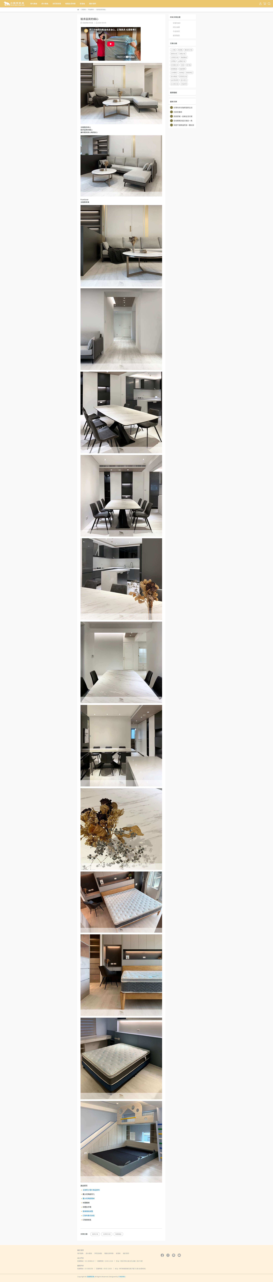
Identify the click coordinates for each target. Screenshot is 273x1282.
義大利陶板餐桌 (89, 1198)
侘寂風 (180, 50)
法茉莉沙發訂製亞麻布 (91, 1190)
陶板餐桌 (118, 1234)
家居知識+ (177, 23)
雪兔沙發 (182, 53)
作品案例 (176, 31)
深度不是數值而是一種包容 (182, 125)
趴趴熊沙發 (183, 76)
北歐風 (173, 61)
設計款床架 (175, 80)
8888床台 (189, 72)
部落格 (82, 3)
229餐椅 (174, 72)
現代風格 (33, 3)
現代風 (188, 65)
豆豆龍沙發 (175, 65)
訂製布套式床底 (89, 1215)
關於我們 (92, 3)
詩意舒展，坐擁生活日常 (181, 116)
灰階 (182, 65)
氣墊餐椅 (182, 69)
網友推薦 (176, 27)
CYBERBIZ (121, 1276)
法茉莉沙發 (106, 1234)
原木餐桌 (174, 76)
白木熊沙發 (175, 84)
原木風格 (44, 3)
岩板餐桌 (174, 69)
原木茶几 (184, 80)
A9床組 (181, 72)
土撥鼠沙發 (181, 61)
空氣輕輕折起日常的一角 (181, 120)
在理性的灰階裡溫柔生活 (181, 107)
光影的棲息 (176, 112)
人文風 (173, 50)
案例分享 (95, 1234)
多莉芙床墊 (56, 3)
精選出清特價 (70, 3)
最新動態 (176, 35)
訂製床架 (184, 84)
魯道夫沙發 (188, 50)
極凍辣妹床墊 (88, 1211)
